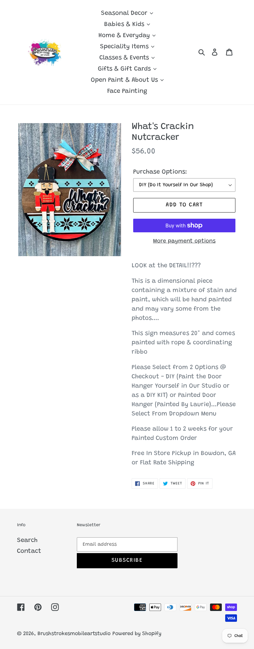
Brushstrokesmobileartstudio (74, 634)
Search (27, 540)
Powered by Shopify (136, 634)
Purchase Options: (160, 172)
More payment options (184, 241)
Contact (29, 551)
